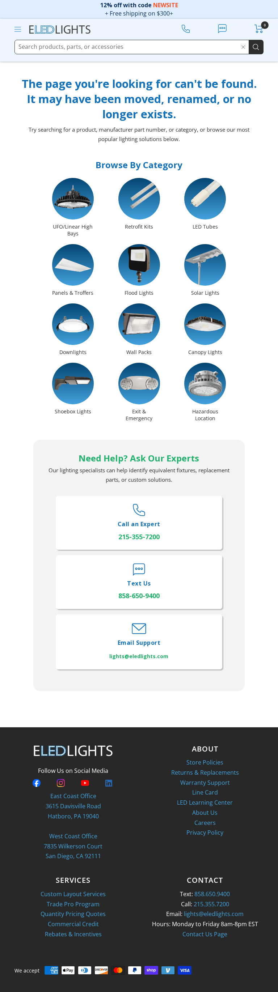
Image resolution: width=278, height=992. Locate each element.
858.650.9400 (212, 894)
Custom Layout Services (73, 894)
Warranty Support (205, 783)
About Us (205, 813)
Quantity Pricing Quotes (73, 914)
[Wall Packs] (139, 325)
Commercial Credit (73, 924)
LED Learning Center (205, 802)
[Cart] (259, 28)
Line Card (205, 792)
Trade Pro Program (73, 904)
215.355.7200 (211, 904)
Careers (205, 823)
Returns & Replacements (205, 772)
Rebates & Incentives (73, 934)
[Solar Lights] (205, 266)
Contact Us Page (204, 934)
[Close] (243, 47)
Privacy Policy (204, 832)
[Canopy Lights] (205, 325)
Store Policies (204, 762)
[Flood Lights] (139, 266)
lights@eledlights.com (214, 914)
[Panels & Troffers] (73, 266)
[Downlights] (73, 325)
